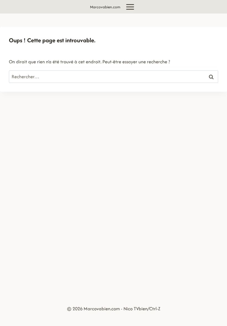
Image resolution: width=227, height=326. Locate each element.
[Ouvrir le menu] (130, 7)
